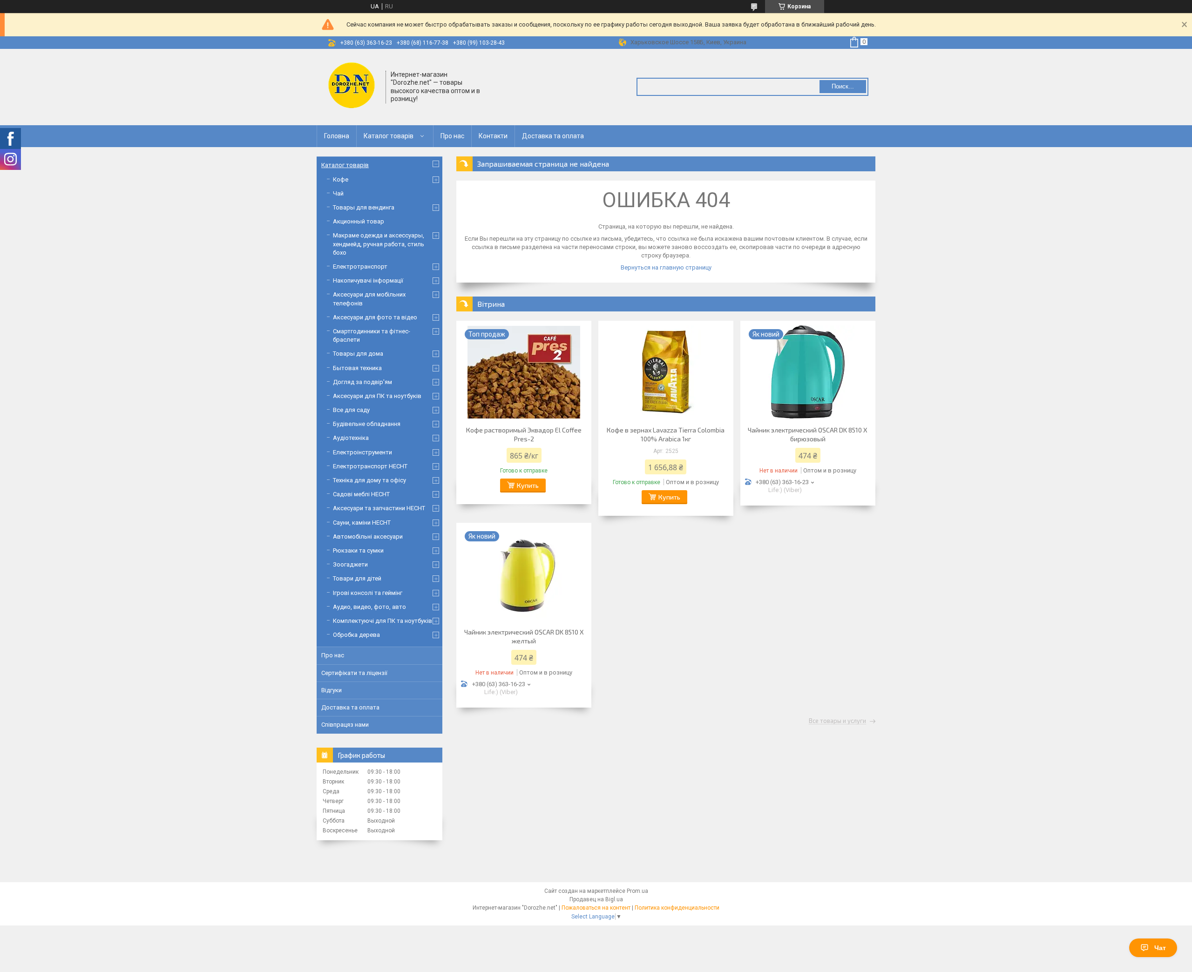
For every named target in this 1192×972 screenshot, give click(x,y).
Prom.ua (637, 891)
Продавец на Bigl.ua (596, 899)
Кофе (340, 179)
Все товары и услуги (837, 721)
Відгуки (331, 690)
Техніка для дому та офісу (369, 480)
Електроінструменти (362, 452)
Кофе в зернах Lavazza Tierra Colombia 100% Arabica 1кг (666, 434)
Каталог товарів (388, 136)
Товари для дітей (357, 578)
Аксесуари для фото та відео (375, 317)
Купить (528, 485)
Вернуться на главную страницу (666, 267)
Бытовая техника (357, 367)
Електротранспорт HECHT (370, 466)
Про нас (452, 136)
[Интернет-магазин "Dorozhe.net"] (351, 86)
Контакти (493, 136)
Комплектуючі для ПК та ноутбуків (382, 620)
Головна (336, 136)
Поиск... (843, 86)
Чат (1160, 948)
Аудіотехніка (351, 437)
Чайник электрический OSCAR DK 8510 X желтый (524, 636)
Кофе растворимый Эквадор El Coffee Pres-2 (524, 434)
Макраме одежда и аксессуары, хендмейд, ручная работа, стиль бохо (378, 244)
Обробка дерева (356, 634)
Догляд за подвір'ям (362, 381)
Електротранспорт (360, 266)
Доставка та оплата (553, 136)
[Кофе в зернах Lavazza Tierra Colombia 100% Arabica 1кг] (666, 371)
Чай (338, 193)
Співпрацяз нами (345, 724)
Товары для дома (358, 353)
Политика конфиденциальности (677, 907)
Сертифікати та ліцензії (354, 672)
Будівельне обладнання (366, 423)
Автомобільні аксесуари (368, 536)
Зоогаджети (350, 564)
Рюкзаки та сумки (358, 550)
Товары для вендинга (363, 207)
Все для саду (351, 409)
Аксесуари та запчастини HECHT (379, 508)
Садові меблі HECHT (361, 494)
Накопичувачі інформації (368, 280)
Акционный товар (358, 221)
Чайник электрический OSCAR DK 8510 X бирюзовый (807, 434)
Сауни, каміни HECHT (362, 522)
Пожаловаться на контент (596, 907)
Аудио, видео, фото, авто (369, 606)
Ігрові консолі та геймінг (367, 592)
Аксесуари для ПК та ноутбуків (377, 395)
